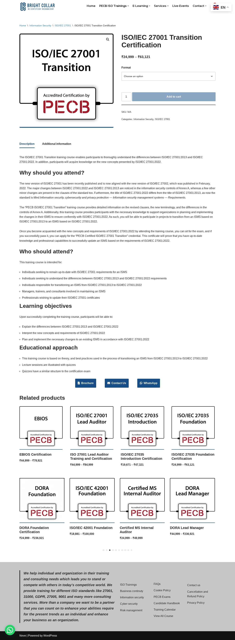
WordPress (50, 635)
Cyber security (129, 603)
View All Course (163, 616)
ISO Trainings (128, 584)
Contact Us (118, 383)
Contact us (193, 585)
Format (126, 67)
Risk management (131, 610)
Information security (132, 597)
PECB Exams (162, 596)
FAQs (157, 584)
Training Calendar (165, 609)
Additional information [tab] (56, 143)
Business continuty (131, 591)
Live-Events (180, 6)
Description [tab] (27, 143)
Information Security (40, 25)
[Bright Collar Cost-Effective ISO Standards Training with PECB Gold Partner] (37, 6)
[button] (128, 6)
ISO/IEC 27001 (63, 25)
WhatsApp (149, 383)
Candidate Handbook (167, 603)
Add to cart (174, 96)
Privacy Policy (196, 602)
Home (91, 6)
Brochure (87, 383)
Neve (22, 635)
